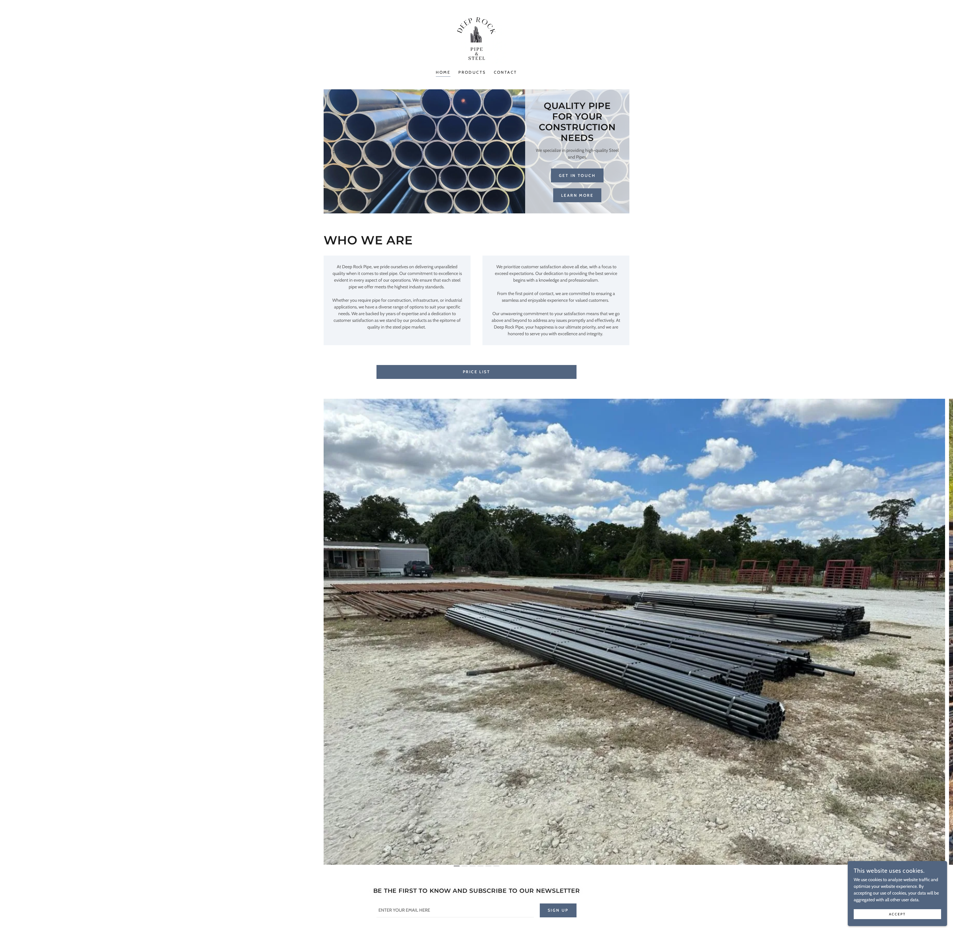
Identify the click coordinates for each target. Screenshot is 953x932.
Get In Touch (577, 175)
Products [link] (472, 72)
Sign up (558, 910)
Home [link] (443, 72)
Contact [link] (505, 72)
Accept (897, 914)
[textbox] (455, 910)
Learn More (577, 195)
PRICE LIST (476, 371)
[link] (476, 38)
